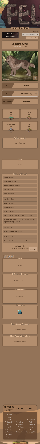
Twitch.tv (19, 422)
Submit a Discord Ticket (9, 424)
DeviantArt (19, 432)
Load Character (32, 38)
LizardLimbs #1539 (18, 47)
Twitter (20, 424)
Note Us (10, 429)
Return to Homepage (10, 35)
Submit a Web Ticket (9, 417)
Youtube (21, 427)
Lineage (33, 249)
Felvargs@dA (30, 432)
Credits (9, 432)
